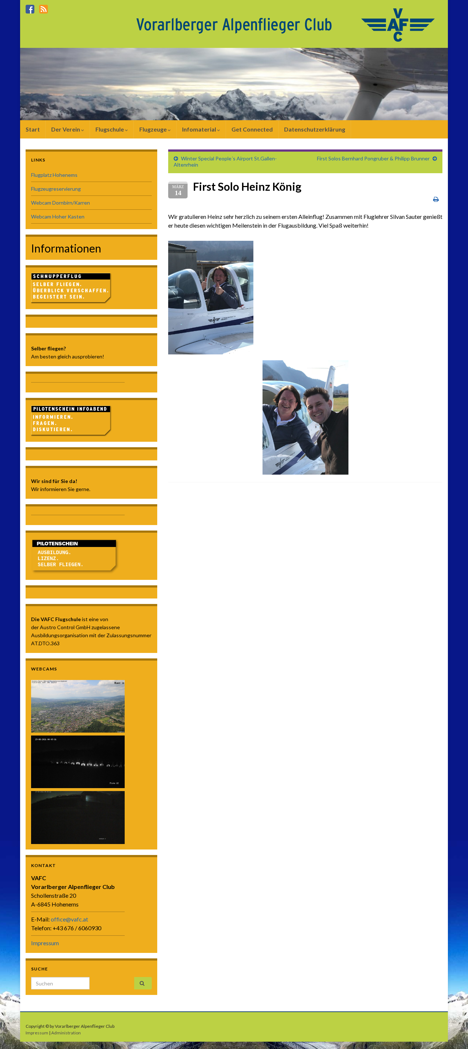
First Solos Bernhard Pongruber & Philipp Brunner (373, 158)
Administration (66, 1032)
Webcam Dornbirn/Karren (60, 202)
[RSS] (43, 8)
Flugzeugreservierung (56, 189)
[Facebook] (30, 8)
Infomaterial (199, 129)
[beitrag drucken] (436, 198)
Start (33, 129)
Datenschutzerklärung (314, 129)
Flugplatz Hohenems (54, 175)
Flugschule (110, 129)
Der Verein (66, 129)
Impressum (45, 942)
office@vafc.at (69, 919)
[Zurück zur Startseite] (287, 24)
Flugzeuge (153, 129)
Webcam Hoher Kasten (57, 216)
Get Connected (252, 129)
